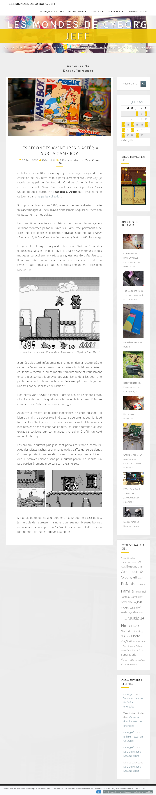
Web (143, 660)
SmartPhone (132, 650)
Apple (123, 567)
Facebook (140, 584)
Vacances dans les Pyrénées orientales (133, 702)
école (134, 664)
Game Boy (136, 596)
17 (146, 124)
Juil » (130, 140)
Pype (125, 646)
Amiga (132, 558)
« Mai (124, 140)
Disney (140, 578)
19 (123, 130)
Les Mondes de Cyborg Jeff (32, 3)
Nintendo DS (128, 631)
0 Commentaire (69, 160)
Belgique (131, 566)
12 (123, 124)
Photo (135, 636)
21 (132, 130)
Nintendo (130, 625)
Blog (140, 566)
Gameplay (126, 602)
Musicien (96, 11)
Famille (127, 591)
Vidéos (138, 660)
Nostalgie (139, 631)
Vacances (127, 659)
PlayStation (128, 641)
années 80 (137, 562)
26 (123, 135)
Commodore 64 (132, 571)
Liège (130, 612)
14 (132, 124)
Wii (122, 664)
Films (137, 591)
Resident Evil (133, 646)
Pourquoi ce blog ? (52, 11)
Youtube (128, 664)
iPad (134, 602)
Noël (123, 636)
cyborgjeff (48, 160)
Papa (129, 636)
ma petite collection (49, 196)
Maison (136, 612)
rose (140, 646)
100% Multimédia (137, 11)
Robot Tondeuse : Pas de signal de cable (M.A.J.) (132, 387)
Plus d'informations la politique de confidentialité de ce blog (128, 792)
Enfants (128, 584)
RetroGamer (76, 11)
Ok (99, 792)
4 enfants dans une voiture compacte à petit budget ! (133, 295)
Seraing (124, 650)
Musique (136, 618)
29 (137, 135)
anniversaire (126, 562)
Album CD (125, 558)
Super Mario (128, 654)
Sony (141, 650)
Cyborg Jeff (129, 577)
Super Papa (114, 11)
